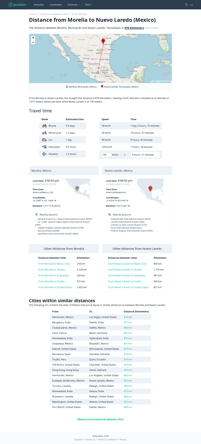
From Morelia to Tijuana (51, 269)
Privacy (123, 439)
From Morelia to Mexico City (53, 263)
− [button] (33, 42)
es (191, 4)
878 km (128, 317)
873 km (128, 380)
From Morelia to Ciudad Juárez (55, 287)
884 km (128, 396)
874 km (128, 348)
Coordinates (56, 4)
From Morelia (79, 14)
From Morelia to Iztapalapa (53, 275)
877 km (128, 322)
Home (33, 14)
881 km (128, 333)
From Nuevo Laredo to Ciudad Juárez (128, 287)
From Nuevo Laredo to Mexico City (127, 263)
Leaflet (154, 82)
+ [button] (33, 38)
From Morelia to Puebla (51, 281)
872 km (128, 401)
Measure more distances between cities (100, 419)
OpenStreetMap (165, 82)
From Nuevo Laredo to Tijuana (125, 269)
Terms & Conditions (107, 439)
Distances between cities (54, 14)
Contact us (90, 439)
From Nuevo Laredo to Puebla (124, 281)
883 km (128, 375)
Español (78, 439)
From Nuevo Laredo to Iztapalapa (126, 275)
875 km (128, 338)
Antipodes (39, 4)
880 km (128, 327)
